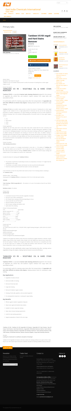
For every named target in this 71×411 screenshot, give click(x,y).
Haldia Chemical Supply (61, 132)
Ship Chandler (7, 16)
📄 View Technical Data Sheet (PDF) (38, 65)
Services (18, 13)
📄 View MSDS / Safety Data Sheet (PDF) (39, 60)
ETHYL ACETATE (63, 45)
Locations (56, 13)
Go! (16, 364)
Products (10, 13)
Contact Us (35, 13)
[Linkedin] (67, 11)
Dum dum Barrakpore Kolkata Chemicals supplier (61, 140)
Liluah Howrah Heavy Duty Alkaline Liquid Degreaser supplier (62, 93)
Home (5, 13)
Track (14, 32)
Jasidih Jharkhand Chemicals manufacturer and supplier (61, 112)
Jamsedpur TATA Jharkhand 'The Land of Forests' (61, 117)
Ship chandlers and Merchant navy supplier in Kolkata (62, 85)
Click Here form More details (47, 382)
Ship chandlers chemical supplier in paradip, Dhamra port (61, 80)
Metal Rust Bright (63, 52)
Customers (43, 13)
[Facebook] (62, 11)
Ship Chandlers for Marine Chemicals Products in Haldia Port (62, 75)
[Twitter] (65, 11)
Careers (50, 13)
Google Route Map (40, 394)
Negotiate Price (32, 56)
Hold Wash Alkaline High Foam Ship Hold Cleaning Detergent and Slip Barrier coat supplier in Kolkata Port (62, 124)
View (7, 32)
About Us (28, 13)
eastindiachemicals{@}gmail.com (46, 396)
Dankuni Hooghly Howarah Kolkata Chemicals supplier (60, 148)
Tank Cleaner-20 (36, 77)
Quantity (30, 73)
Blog (23, 13)
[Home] (8, 4)
